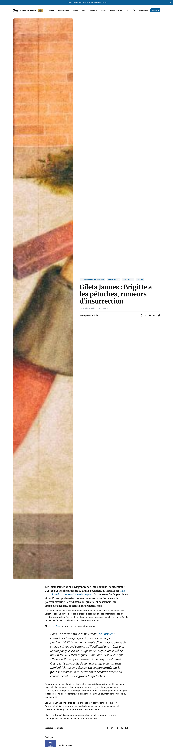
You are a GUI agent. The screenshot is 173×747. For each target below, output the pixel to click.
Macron (140, 279)
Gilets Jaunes (128, 279)
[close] (170, 2)
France (75, 10)
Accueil (51, 10)
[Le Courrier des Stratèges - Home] (28, 10)
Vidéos (103, 10)
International (63, 10)
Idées (84, 10)
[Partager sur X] (145, 315)
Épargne (93, 10)
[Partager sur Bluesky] (159, 315)
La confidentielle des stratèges (92, 279)
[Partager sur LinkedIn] (150, 315)
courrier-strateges (65, 745)
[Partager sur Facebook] (141, 315)
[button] (128, 10)
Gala (58, 626)
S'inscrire (155, 10)
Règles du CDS (116, 10)
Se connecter (143, 10)
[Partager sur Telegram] (154, 315)
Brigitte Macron (114, 279)
